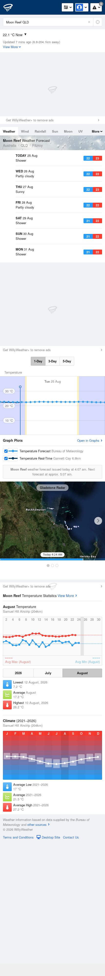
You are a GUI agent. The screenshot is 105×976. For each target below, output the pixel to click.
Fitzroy (37, 145)
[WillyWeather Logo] (11, 7)
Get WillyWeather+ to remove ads (30, 120)
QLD (24, 145)
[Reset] (89, 22)
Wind (25, 131)
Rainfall (40, 131)
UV (80, 131)
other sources (37, 957)
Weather (9, 131)
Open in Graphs (88, 573)
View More (66, 728)
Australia (9, 145)
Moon (68, 131)
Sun (55, 131)
